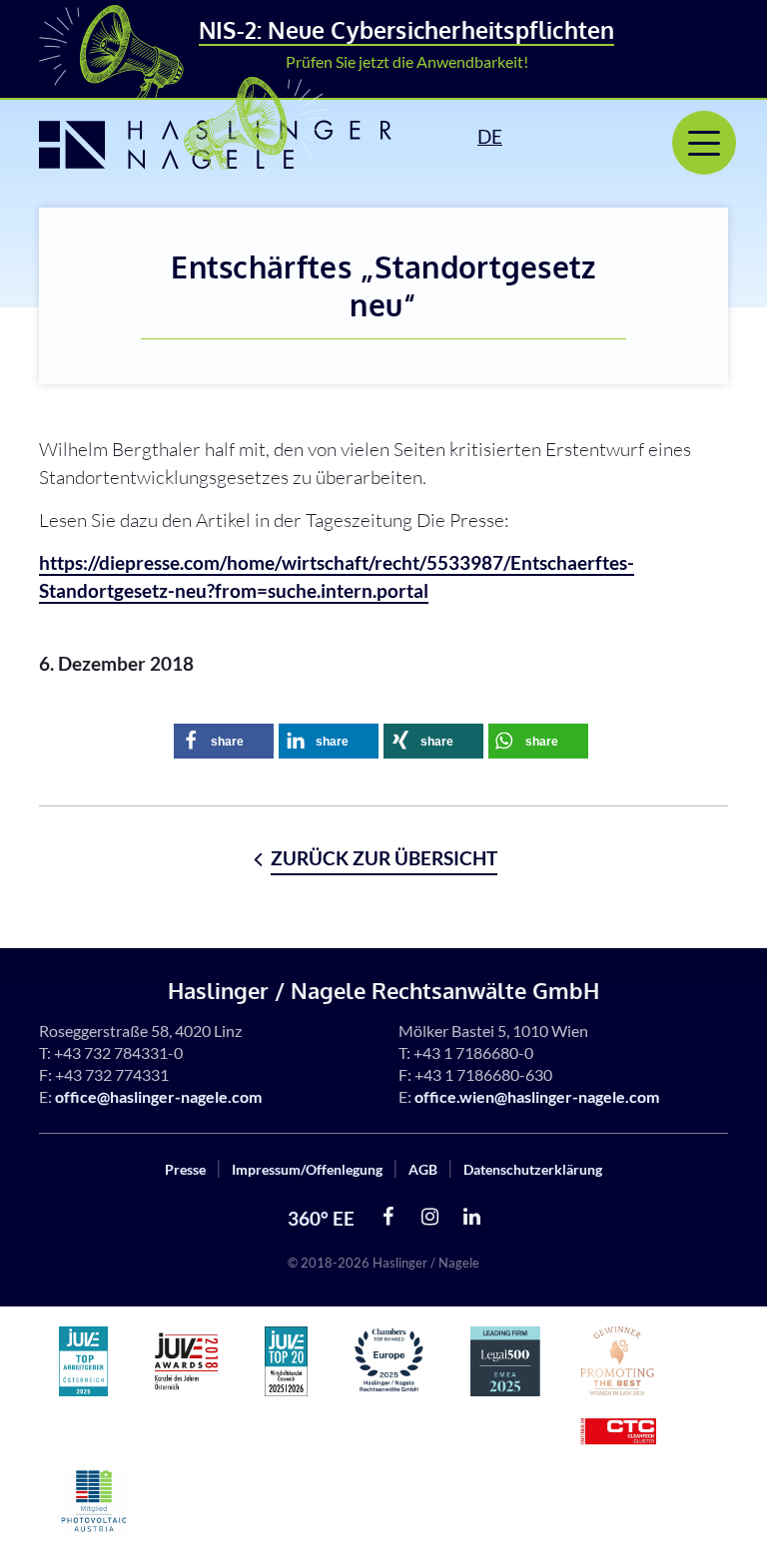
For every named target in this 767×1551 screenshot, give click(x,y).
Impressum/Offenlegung (307, 1169)
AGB (422, 1169)
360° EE (321, 1218)
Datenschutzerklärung (532, 1169)
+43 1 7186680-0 (473, 1052)
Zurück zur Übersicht (384, 857)
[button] (224, 741)
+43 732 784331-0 (118, 1052)
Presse (185, 1169)
